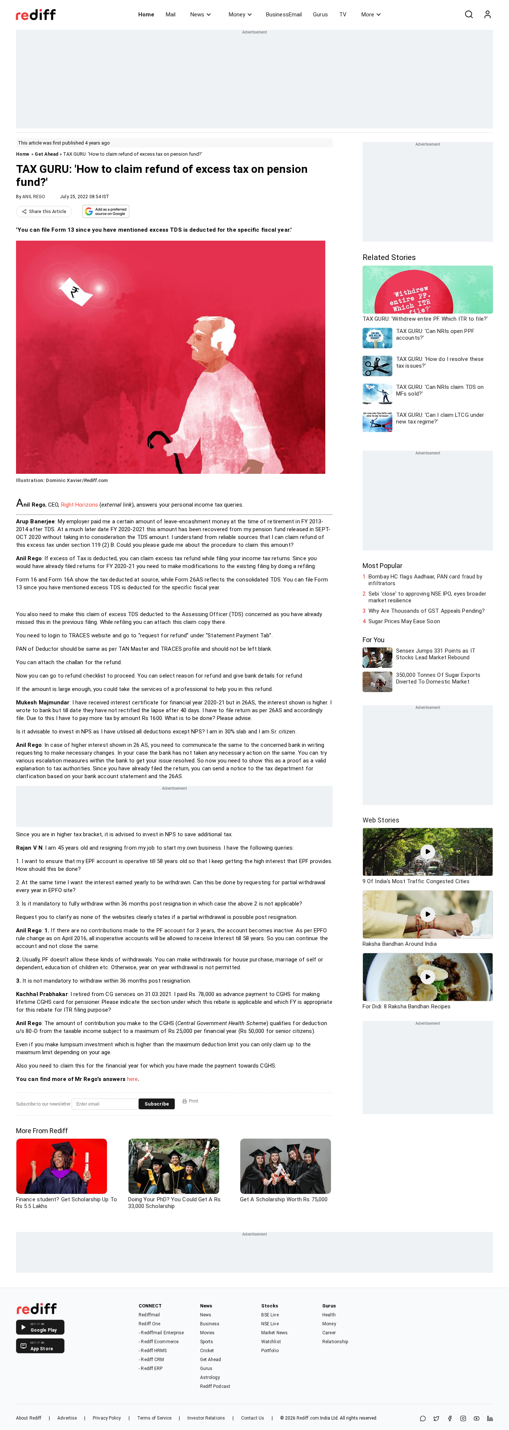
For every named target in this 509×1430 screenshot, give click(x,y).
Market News (274, 1332)
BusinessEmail (284, 14)
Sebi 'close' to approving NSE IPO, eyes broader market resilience (427, 597)
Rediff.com (308, 1418)
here (132, 1079)
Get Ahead (47, 154)
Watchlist (271, 1341)
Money (237, 14)
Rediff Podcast (215, 1386)
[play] (427, 851)
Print (193, 1101)
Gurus (320, 14)
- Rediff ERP (150, 1368)
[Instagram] (463, 1419)
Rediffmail (149, 1315)
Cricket (207, 1350)
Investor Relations (206, 1418)
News (197, 14)
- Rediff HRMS (153, 1350)
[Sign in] (487, 14)
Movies (207, 1332)
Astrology (210, 1377)
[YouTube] (477, 1419)
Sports (207, 1341)
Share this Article (47, 211)
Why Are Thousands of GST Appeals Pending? (427, 611)
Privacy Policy (107, 1418)
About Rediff (28, 1418)
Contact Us (252, 1418)
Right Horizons (79, 504)
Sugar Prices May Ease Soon (404, 621)
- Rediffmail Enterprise (161, 1332)
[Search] (468, 14)
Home (146, 14)
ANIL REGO (33, 196)
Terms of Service (154, 1418)
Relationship (335, 1341)
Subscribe (157, 1104)
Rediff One (149, 1323)
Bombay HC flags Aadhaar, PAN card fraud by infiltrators (425, 580)
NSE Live (270, 1323)
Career (329, 1332)
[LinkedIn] (490, 1419)
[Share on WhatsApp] (423, 1419)
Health (329, 1315)
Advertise (67, 1418)
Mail (171, 14)
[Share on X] (436, 1419)
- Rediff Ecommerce (158, 1341)
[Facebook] (450, 1419)
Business (210, 1323)
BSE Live (270, 1315)
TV (343, 14)
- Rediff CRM (151, 1359)
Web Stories (381, 820)
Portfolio (270, 1350)
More (367, 14)
